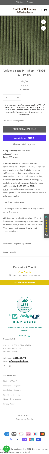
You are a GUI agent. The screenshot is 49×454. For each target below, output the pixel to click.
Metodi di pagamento (12, 399)
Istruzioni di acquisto (12, 385)
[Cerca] (41, 10)
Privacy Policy (9, 403)
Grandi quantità (9, 252)
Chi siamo (20, 2)
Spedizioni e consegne (13, 394)
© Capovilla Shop (24, 415)
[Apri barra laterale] (3, 10)
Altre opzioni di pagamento (24, 144)
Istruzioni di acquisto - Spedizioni (17, 243)
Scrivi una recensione (24, 282)
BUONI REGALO (10, 381)
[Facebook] (4, 366)
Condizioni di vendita (12, 390)
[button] (46, 226)
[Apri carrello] (45, 10)
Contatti (30, 2)
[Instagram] (10, 366)
